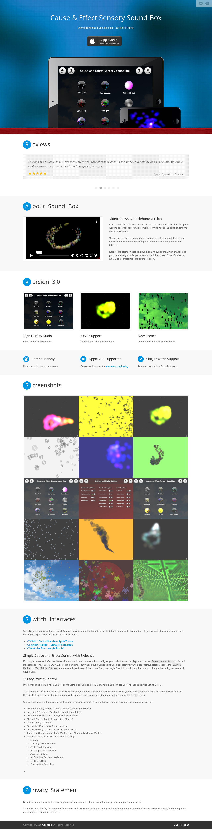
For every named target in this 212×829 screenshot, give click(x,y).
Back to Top (180, 824)
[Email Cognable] (207, 3)
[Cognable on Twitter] (201, 3)
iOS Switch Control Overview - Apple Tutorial (50, 641)
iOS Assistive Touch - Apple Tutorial (45, 648)
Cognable (47, 824)
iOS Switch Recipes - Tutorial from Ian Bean (50, 644)
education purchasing (117, 366)
